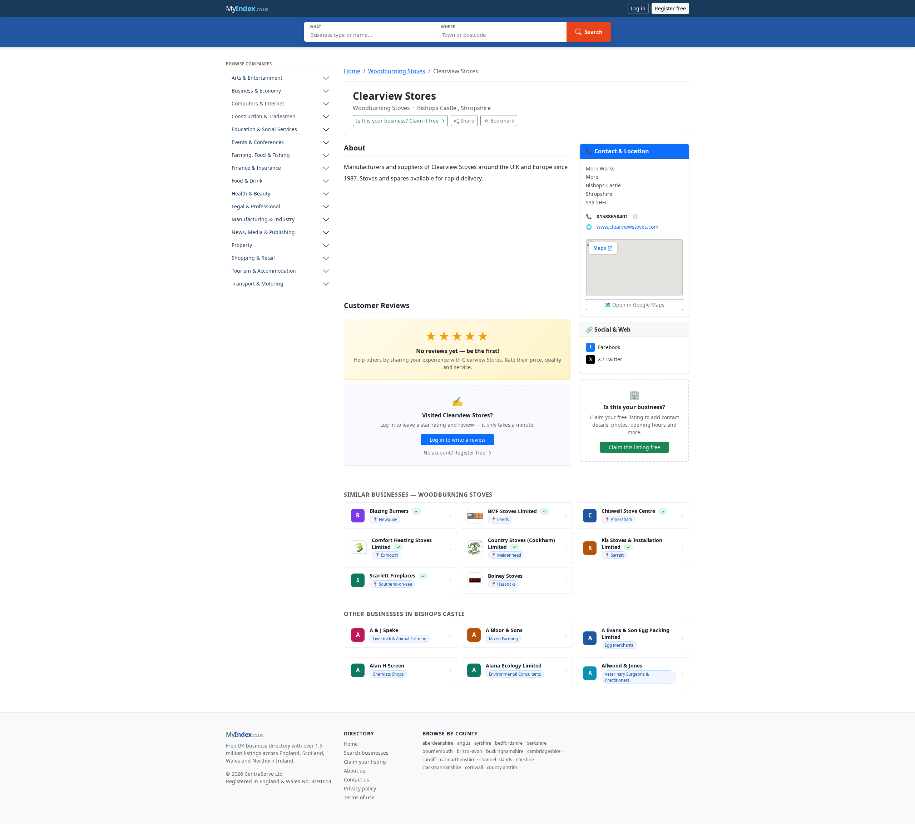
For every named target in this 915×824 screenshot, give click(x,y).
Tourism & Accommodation (264, 271)
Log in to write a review (457, 439)
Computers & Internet (258, 104)
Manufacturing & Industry (263, 220)
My (247, 8)
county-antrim (502, 767)
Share (467, 120)
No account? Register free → (457, 452)
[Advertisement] (457, 243)
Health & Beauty (251, 194)
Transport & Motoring (257, 284)
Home (352, 71)
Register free (670, 8)
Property (242, 245)
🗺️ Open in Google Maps (634, 304)
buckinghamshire (504, 751)
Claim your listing (365, 761)
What (315, 26)
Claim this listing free (634, 447)
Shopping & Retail (253, 258)
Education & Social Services (264, 129)
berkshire (536, 743)
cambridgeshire (543, 751)
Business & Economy (256, 91)
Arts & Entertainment (257, 78)
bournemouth (437, 751)
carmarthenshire (457, 759)
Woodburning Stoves (396, 71)
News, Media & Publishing (263, 232)
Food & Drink (247, 181)
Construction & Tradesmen (264, 117)
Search (593, 31)
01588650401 (612, 216)
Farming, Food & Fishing (261, 155)
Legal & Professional (256, 207)
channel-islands (495, 759)
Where (448, 26)
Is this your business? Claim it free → (400, 120)
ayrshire (482, 743)
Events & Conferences (258, 142)
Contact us (356, 779)
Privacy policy (360, 788)
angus (463, 743)
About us (354, 770)
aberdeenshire (437, 743)
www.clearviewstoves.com (627, 226)
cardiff (429, 759)
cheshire (525, 759)
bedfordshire (509, 743)
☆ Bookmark (499, 120)
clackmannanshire (441, 767)
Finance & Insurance (256, 168)
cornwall (474, 767)
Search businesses (366, 752)
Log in (638, 8)
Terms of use (359, 797)
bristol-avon (469, 751)
